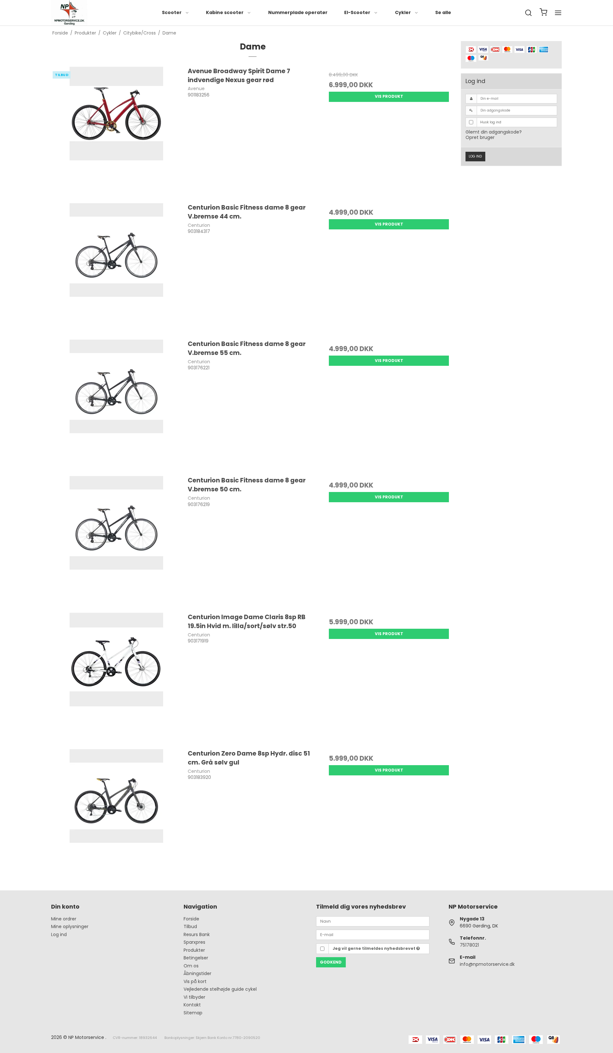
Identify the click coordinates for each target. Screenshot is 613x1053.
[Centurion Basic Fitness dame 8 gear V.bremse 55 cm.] (116, 405)
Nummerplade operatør (298, 12)
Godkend (331, 962)
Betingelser (196, 958)
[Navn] (372, 921)
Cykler (403, 12)
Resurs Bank (197, 934)
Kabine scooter (225, 12)
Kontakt (192, 1005)
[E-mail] (372, 934)
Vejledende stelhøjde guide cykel (220, 989)
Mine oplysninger (69, 926)
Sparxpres (194, 942)
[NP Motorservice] (69, 13)
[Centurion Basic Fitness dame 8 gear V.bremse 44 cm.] (116, 268)
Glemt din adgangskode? (493, 132)
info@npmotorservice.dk (487, 964)
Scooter (172, 12)
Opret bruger (480, 137)
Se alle (443, 12)
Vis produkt (389, 96)
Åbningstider (197, 973)
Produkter (194, 950)
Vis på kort (195, 981)
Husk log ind (490, 122)
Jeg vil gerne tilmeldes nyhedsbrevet (374, 948)
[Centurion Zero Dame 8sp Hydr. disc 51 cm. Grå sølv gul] (116, 814)
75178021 (469, 945)
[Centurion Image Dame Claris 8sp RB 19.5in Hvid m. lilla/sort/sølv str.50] (116, 678)
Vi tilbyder (194, 997)
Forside (191, 919)
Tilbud (190, 926)
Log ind (475, 156)
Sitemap (193, 1013)
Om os (191, 966)
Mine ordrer (63, 919)
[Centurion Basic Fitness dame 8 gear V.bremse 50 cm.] (116, 541)
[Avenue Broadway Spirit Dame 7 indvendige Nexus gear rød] (116, 132)
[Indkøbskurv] (543, 13)
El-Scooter (357, 12)
